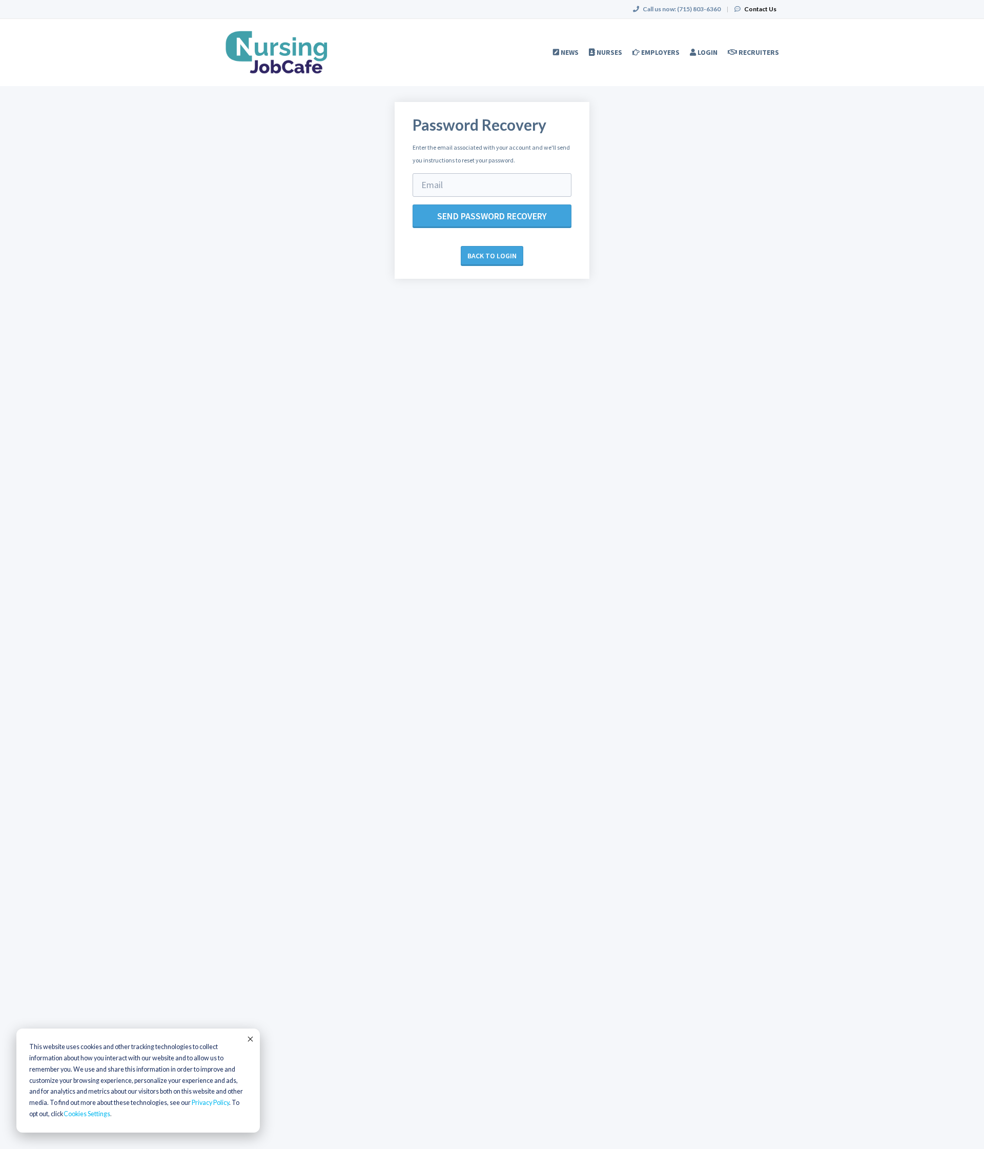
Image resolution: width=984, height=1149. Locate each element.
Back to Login (492, 255)
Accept (249, 1039)
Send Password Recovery (492, 216)
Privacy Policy (210, 1102)
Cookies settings (87, 1114)
